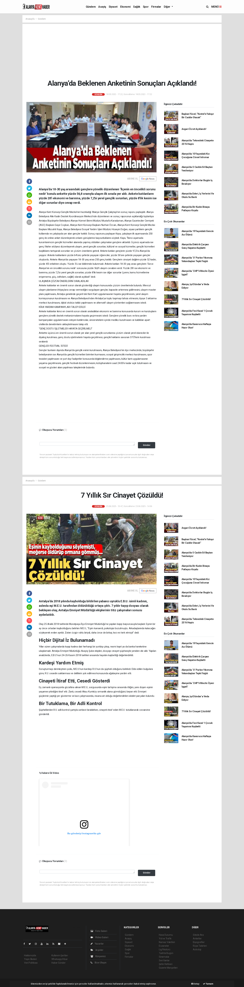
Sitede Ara (198, 935)
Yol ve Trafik (165, 938)
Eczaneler (164, 945)
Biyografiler (199, 942)
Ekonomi (125, 6)
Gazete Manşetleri (168, 967)
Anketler (197, 938)
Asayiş (102, 6)
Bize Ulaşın (100, 962)
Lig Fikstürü (164, 949)
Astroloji (197, 949)
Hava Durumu (166, 935)
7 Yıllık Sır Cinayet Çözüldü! (196, 299)
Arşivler (99, 950)
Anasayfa (30, 19)
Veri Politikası (31, 962)
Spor (146, 6)
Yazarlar (99, 943)
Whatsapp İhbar (59, 959)
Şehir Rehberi (165, 964)
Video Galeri (101, 937)
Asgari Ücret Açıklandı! (194, 129)
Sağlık (136, 6)
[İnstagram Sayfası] (37, 943)
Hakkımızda (30, 955)
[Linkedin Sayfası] (48, 943)
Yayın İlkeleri (30, 959)
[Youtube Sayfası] (43, 943)
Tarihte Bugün (166, 953)
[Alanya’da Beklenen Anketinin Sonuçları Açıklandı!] (91, 137)
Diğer (167, 6)
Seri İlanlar (164, 960)
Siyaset (113, 6)
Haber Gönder (58, 962)
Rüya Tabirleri (200, 945)
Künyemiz (100, 956)
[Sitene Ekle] (66, 943)
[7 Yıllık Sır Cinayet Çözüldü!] (91, 549)
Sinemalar (164, 956)
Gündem (91, 6)
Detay (196, 984)
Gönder (146, 445)
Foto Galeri (101, 931)
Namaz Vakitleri (167, 942)
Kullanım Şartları (59, 955)
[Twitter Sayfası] (31, 943)
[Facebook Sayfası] (26, 943)
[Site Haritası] (60, 943)
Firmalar (156, 6)
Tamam (209, 984)
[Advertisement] (124, 51)
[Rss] (54, 943)
